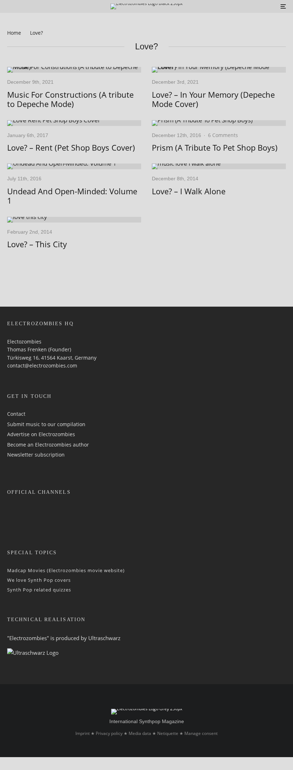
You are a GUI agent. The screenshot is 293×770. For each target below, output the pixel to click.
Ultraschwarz (104, 638)
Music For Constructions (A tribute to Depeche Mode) (70, 99)
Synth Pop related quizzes (39, 589)
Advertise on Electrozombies (41, 434)
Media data (140, 733)
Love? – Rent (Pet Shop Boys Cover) (71, 147)
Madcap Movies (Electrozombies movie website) (66, 570)
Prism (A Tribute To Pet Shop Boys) (215, 147)
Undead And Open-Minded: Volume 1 (72, 195)
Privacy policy (109, 733)
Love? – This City (37, 244)
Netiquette (167, 733)
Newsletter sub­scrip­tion (36, 454)
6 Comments (223, 135)
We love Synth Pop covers (39, 580)
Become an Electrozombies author (48, 444)
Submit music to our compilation (46, 424)
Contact (16, 413)
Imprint (82, 733)
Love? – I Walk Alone (188, 191)
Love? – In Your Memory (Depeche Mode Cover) (213, 99)
